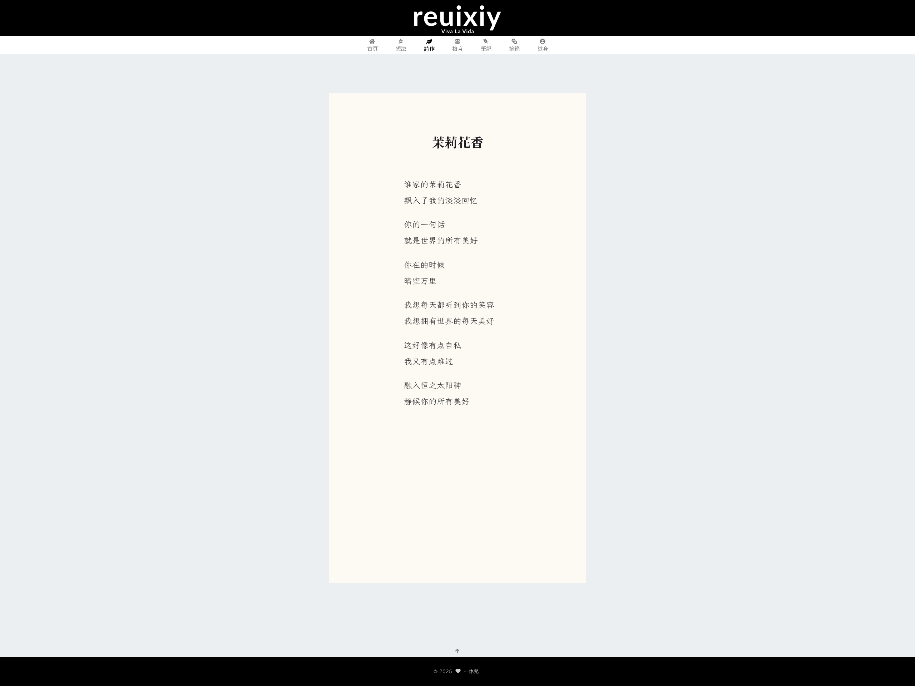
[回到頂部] (457, 650)
